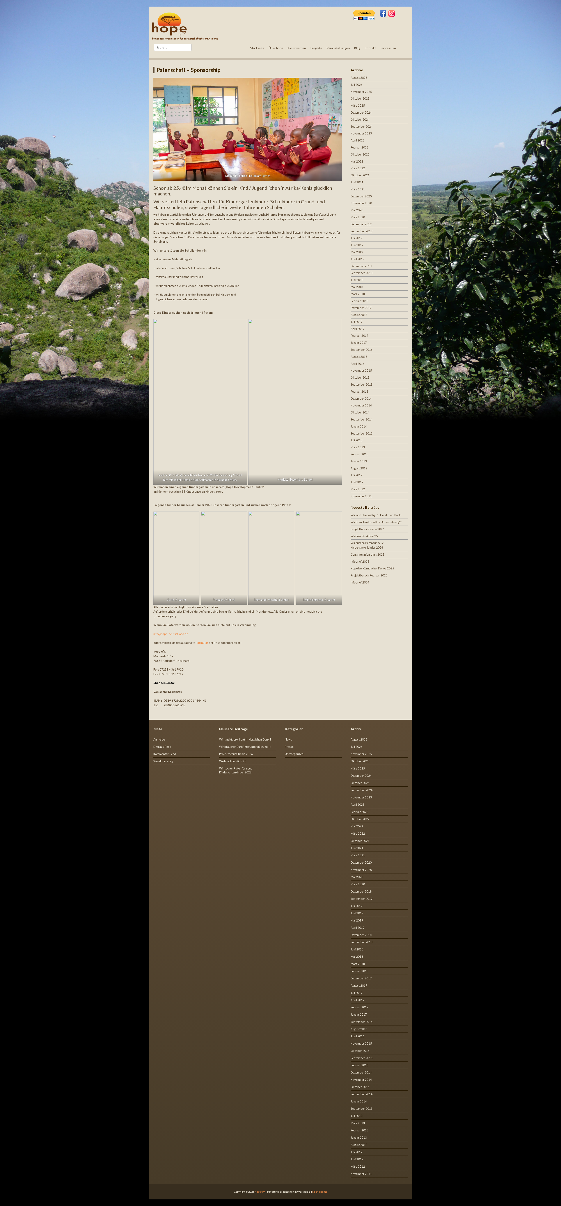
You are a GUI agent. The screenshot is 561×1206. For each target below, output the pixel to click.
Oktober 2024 (360, 119)
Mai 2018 (357, 287)
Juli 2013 (356, 440)
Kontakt (370, 48)
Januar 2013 (359, 461)
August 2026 (359, 77)
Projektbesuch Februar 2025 (369, 575)
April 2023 (357, 140)
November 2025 (361, 91)
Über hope (276, 48)
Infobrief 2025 (360, 561)
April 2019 (357, 259)
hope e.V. (260, 1191)
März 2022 (358, 168)
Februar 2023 (359, 147)
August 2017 (359, 315)
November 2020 (361, 203)
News (288, 739)
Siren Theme (319, 1191)
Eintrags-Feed (162, 746)
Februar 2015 (359, 391)
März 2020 (358, 217)
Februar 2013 (359, 454)
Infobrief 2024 (360, 582)
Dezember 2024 (361, 112)
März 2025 (358, 105)
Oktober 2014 (360, 412)
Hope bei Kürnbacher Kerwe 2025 (372, 568)
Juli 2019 (356, 238)
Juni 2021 (357, 182)
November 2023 (361, 133)
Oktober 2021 (360, 175)
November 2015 (361, 370)
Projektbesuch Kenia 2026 (367, 529)
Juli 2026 (356, 84)
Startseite (257, 48)
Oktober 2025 (360, 98)
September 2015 (362, 384)
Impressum (388, 48)
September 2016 (362, 349)
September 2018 (362, 273)
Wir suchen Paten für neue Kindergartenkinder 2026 (235, 770)
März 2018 (358, 294)
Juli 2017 (356, 322)
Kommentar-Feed (164, 754)
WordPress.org (163, 761)
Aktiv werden (297, 48)
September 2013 (362, 433)
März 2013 (358, 447)
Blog (357, 48)
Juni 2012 (357, 482)
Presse (289, 746)
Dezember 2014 (361, 398)
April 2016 (357, 363)
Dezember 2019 (361, 224)
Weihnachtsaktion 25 (364, 536)
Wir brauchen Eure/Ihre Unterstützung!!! (376, 522)
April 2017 (357, 329)
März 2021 (358, 189)
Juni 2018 (357, 280)
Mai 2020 (357, 210)
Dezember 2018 (361, 266)
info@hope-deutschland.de (170, 634)
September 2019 (362, 231)
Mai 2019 (357, 252)
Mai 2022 (357, 161)
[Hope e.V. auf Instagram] (391, 14)
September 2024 (362, 126)
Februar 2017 (359, 335)
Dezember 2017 (361, 308)
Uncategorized (294, 754)
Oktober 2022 (360, 154)
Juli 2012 (356, 475)
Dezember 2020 (361, 196)
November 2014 (361, 405)
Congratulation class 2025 (367, 554)
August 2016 (359, 356)
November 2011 (361, 496)
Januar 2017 (359, 342)
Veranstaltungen (338, 48)
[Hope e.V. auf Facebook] (383, 14)
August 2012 (359, 468)
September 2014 (362, 419)
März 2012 (358, 489)
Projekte (316, 48)
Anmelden (159, 739)
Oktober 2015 (360, 377)
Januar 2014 (359, 426)
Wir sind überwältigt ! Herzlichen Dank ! (377, 515)
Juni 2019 (357, 245)
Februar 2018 (359, 301)
